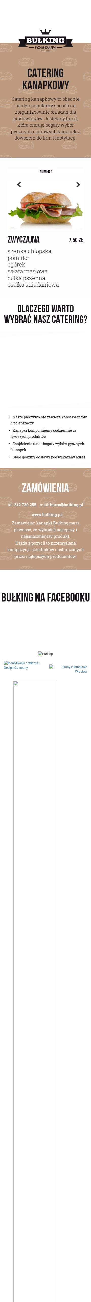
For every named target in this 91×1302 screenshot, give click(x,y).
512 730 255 (25, 504)
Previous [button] (16, 191)
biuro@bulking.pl (66, 504)
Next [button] (76, 191)
